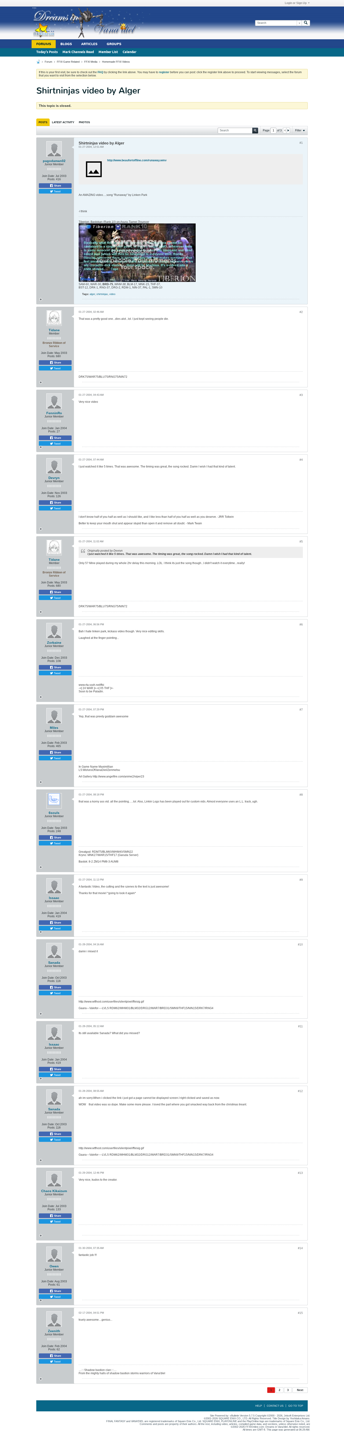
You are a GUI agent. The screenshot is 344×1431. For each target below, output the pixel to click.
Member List (108, 52)
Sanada (54, 962)
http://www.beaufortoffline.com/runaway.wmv (137, 160)
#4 (301, 459)
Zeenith (54, 1331)
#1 (301, 142)
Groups (114, 44)
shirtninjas (102, 294)
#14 (300, 1248)
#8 (301, 794)
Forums (43, 44)
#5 (301, 541)
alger (92, 294)
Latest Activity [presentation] (63, 122)
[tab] (43, 122)
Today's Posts (47, 52)
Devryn (54, 478)
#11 (300, 1026)
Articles (89, 44)
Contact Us (275, 1405)
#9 (301, 879)
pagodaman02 (54, 161)
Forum (48, 61)
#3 (301, 395)
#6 (301, 624)
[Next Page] (288, 130)
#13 (300, 1173)
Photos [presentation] (84, 122)
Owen (54, 1266)
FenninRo (54, 413)
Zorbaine (54, 642)
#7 (301, 709)
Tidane (54, 330)
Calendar (129, 52)
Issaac (54, 898)
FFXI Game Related (68, 61)
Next (300, 1390)
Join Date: (48, 176)
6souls (54, 813)
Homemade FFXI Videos (116, 61)
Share (57, 185)
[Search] (306, 23)
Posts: (51, 179)
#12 (300, 1091)
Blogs (66, 44)
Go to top (295, 1405)
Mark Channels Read (78, 52)
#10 (300, 944)
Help (258, 1405)
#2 (301, 312)
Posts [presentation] (43, 122)
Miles (54, 728)
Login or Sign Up (296, 3)
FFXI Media (90, 61)
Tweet (57, 191)
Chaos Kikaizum (54, 1191)
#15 (300, 1313)
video (112, 294)
